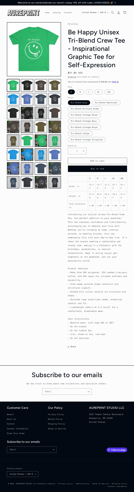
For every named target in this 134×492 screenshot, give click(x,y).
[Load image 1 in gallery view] (13, 85)
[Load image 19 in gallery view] (41, 140)
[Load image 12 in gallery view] (55, 113)
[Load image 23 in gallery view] (41, 154)
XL (98, 92)
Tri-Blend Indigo (80, 133)
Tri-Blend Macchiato (106, 103)
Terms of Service (57, 429)
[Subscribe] (89, 391)
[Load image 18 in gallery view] (27, 140)
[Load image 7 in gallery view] (41, 99)
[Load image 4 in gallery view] (55, 85)
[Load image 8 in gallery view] (55, 99)
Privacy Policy (56, 414)
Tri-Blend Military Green (85, 109)
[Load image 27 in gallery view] (41, 168)
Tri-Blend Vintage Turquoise (87, 140)
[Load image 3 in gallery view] (41, 85)
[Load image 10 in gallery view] (27, 113)
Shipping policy (119, 484)
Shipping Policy (56, 424)
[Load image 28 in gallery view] (55, 168)
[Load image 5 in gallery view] (13, 99)
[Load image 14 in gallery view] (27, 127)
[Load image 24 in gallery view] (55, 154)
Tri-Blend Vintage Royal (84, 127)
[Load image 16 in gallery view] (55, 127)
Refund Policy (55, 419)
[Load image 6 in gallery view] (27, 99)
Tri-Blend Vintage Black (84, 115)
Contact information (117, 486)
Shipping (72, 77)
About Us (11, 419)
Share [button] (73, 347)
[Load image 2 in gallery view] (27, 85)
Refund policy (82, 484)
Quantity (72, 146)
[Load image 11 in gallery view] (41, 113)
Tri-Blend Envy (79, 103)
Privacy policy (66, 484)
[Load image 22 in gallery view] (27, 154)
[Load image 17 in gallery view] (13, 140)
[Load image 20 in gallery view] (55, 140)
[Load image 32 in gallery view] (55, 182)
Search (10, 414)
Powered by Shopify (46, 484)
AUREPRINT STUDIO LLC (26, 484)
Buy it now (97, 169)
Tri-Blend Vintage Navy (84, 121)
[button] (113, 13)
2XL (109, 92)
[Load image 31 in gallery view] (41, 182)
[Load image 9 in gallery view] (13, 113)
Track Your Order (16, 433)
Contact (11, 424)
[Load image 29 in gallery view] (13, 182)
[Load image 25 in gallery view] (13, 168)
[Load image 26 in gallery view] (27, 168)
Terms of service (101, 484)
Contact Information (17, 429)
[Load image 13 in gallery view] (13, 127)
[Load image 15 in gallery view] (41, 127)
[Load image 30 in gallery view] (27, 182)
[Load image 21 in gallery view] (13, 154)
